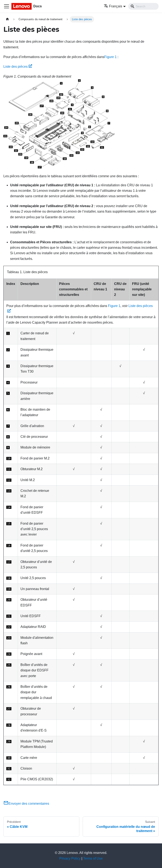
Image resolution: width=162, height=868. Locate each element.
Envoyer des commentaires (28, 803)
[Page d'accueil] (7, 19)
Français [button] (115, 6)
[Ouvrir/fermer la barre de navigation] (6, 6)
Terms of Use (93, 858)
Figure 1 (110, 57)
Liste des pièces (15, 66)
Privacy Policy (70, 858)
